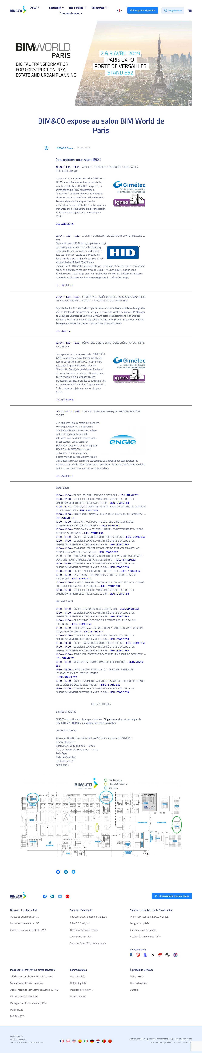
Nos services (76, 7)
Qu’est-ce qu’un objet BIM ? (24, 917)
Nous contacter (78, 996)
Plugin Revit (16, 1009)
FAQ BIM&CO (17, 1016)
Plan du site (187, 1038)
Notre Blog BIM (78, 983)
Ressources (98, 7)
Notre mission (137, 976)
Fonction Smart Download (24, 996)
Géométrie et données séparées (26, 983)
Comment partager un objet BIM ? (28, 930)
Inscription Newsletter (81, 990)
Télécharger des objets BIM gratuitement (31, 976)
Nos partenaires (138, 983)
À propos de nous (69, 13)
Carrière (134, 990)
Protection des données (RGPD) (160, 1038)
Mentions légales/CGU (138, 1038)
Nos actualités (77, 976)
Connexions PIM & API (82, 936)
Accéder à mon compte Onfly (145, 936)
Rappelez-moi (175, 10)
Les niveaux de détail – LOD (24, 923)
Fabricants (55, 7)
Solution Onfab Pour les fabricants (88, 943)
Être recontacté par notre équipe (174, 896)
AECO (33, 7)
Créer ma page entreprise (143, 930)
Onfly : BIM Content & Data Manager (149, 917)
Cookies (178, 1038)
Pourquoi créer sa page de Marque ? (88, 917)
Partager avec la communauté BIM (28, 1003)
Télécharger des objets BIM (142, 10)
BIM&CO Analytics (80, 923)
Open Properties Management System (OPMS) (34, 990)
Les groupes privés (139, 923)
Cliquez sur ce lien (113, 719)
